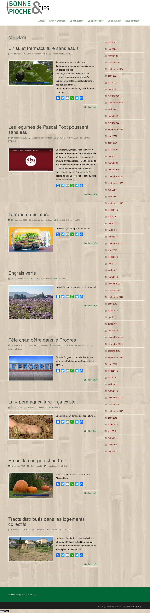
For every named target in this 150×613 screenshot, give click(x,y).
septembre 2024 (115, 68)
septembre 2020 (115, 183)
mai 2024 (112, 89)
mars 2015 (113, 451)
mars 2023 (113, 115)
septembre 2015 (115, 410)
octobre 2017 (114, 290)
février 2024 (113, 95)
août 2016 (112, 364)
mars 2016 (113, 390)
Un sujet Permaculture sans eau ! (43, 48)
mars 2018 (113, 276)
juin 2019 (112, 216)
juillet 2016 (113, 370)
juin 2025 (112, 42)
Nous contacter (132, 20)
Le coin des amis (96, 20)
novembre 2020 (115, 176)
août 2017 (112, 303)
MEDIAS (69, 53)
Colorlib (118, 606)
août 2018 (112, 250)
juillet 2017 (113, 310)
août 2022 (112, 136)
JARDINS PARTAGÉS (66, 137)
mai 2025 (112, 48)
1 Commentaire (35, 466)
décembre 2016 (115, 337)
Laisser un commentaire (37, 53)
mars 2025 (113, 55)
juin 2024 (112, 82)
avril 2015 (112, 444)
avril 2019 (112, 229)
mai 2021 (112, 156)
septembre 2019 (115, 203)
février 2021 (113, 169)
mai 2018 (112, 263)
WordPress (136, 606)
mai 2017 (112, 317)
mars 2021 (113, 162)
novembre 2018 (115, 243)
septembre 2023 (115, 102)
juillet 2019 (113, 209)
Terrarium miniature (28, 214)
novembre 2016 (115, 343)
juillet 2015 (113, 424)
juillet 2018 (113, 256)
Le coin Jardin (114, 20)
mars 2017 (113, 330)
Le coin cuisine (76, 20)
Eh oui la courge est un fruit (37, 460)
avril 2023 (112, 109)
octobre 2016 (114, 350)
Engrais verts (22, 272)
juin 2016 (112, 377)
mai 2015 (112, 437)
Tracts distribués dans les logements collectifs (46, 521)
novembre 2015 (115, 397)
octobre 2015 (114, 404)
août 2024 (112, 75)
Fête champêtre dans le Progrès (42, 339)
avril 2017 (112, 323)
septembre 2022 (115, 129)
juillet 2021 (113, 149)
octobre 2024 (114, 62)
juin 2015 (112, 431)
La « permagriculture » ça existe (42, 401)
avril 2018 (112, 270)
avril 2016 (112, 384)
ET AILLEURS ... (64, 219)
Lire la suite (89, 106)
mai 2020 (112, 189)
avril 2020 (112, 196)
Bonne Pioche (58, 53)
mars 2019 (113, 236)
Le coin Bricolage (57, 20)
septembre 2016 (115, 357)
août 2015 (112, 417)
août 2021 (112, 142)
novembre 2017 (115, 283)
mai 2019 (112, 223)
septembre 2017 (115, 296)
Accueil (41, 20)
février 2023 (113, 122)
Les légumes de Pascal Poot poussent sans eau (48, 129)
